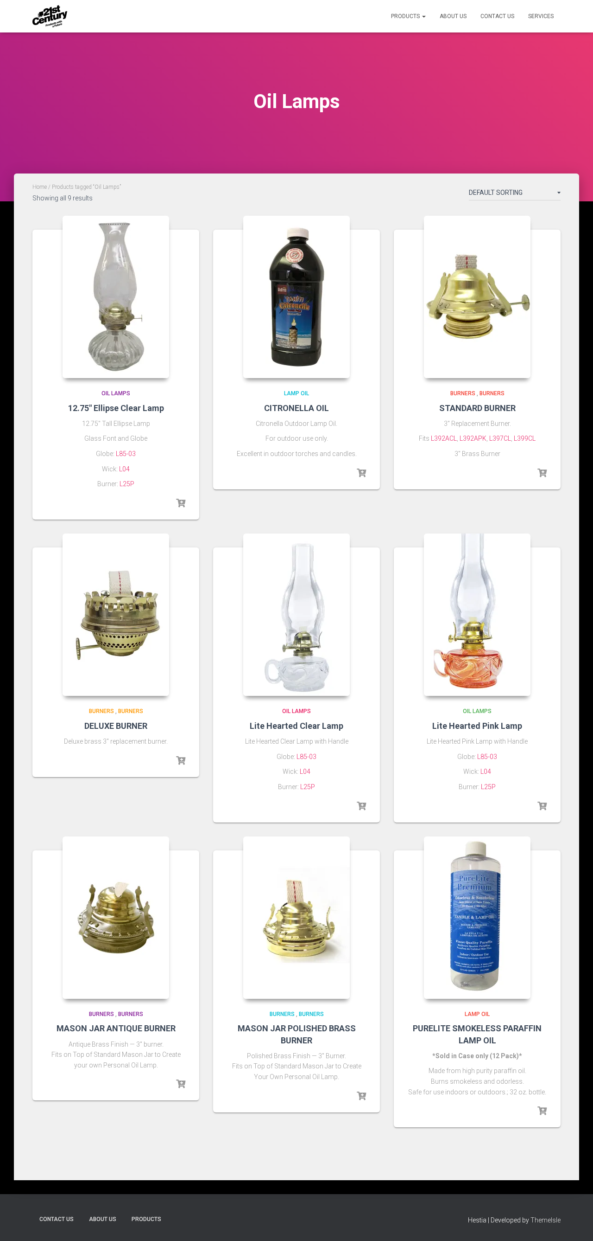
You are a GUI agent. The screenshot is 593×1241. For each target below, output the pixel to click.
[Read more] (180, 503)
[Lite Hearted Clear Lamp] (296, 615)
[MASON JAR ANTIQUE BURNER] (116, 917)
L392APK (473, 438)
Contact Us (497, 16)
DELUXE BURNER (115, 726)
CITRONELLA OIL (296, 408)
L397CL (500, 438)
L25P (127, 484)
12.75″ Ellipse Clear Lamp (116, 408)
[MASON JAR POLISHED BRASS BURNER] (296, 917)
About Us (453, 16)
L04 (124, 469)
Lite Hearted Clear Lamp (296, 726)
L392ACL (444, 438)
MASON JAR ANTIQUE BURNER (116, 1028)
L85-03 (126, 453)
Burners (462, 393)
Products (406, 16)
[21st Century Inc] (49, 16)
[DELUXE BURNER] (116, 615)
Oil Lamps (115, 393)
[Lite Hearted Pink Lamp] (477, 615)
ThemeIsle (545, 1220)
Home (39, 187)
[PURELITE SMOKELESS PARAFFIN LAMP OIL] (477, 917)
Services (541, 16)
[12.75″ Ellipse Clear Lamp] (116, 297)
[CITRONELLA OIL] (296, 297)
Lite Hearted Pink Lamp (477, 726)
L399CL (525, 438)
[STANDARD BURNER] (477, 297)
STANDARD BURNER (477, 408)
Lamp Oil (296, 393)
